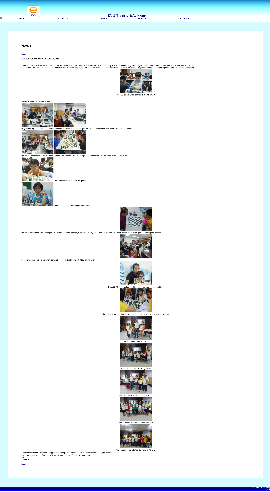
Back (23, 54)
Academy (63, 18)
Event (103, 18)
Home (22, 18)
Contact (184, 18)
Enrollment (144, 18)
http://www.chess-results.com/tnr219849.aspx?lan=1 (69, 455)
